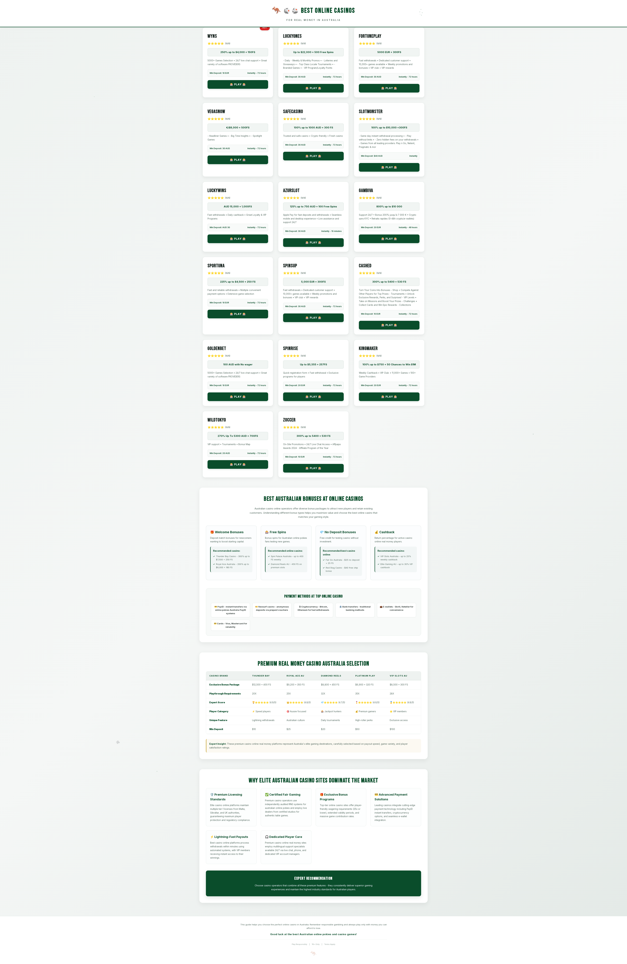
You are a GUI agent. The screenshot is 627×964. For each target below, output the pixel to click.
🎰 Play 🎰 (238, 84)
